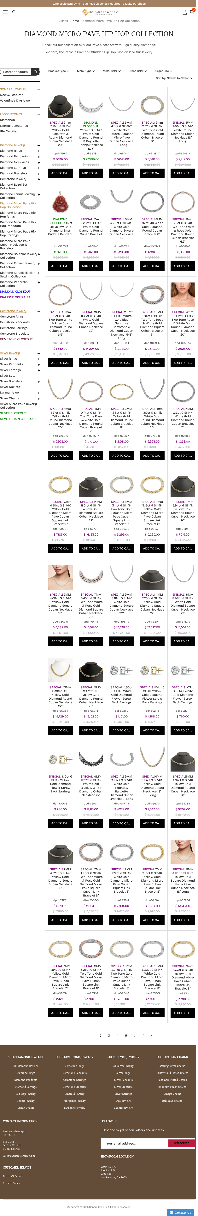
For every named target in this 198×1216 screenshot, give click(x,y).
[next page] (151, 1035)
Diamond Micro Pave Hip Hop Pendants (18, 224)
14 (143, 1035)
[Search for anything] (20, 72)
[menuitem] (20, 94)
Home (74, 21)
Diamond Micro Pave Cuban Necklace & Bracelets (15, 244)
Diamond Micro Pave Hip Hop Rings (18, 214)
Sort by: (172, 78)
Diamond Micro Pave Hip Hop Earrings (18, 233)
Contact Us (182, 1212)
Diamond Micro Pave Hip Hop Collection (111, 21)
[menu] (5, 12)
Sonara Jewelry (98, 1207)
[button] (13, 12)
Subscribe (181, 1143)
